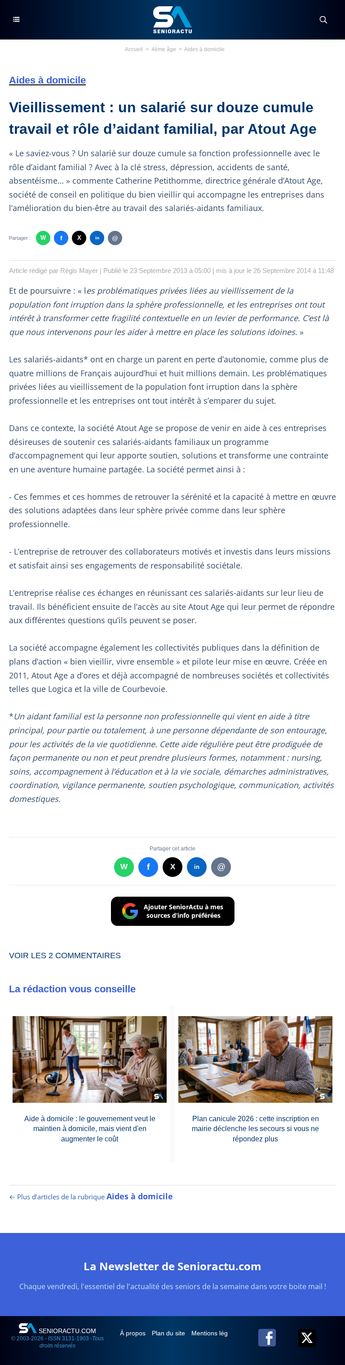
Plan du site (169, 1333)
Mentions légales (216, 1333)
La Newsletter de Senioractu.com (172, 1266)
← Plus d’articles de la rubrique (91, 1196)
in (97, 237)
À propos (133, 1333)
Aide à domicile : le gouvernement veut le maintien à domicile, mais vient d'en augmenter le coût (89, 1129)
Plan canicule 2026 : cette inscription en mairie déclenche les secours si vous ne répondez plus (255, 1129)
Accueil (134, 49)
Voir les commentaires (65, 955)
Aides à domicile (204, 49)
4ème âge (163, 49)
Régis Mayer (79, 270)
